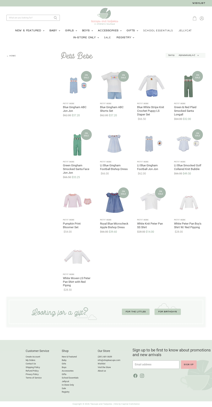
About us (102, 371)
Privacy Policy (32, 374)
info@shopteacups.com (109, 360)
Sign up (189, 364)
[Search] (55, 18)
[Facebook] (135, 375)
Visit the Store (104, 367)
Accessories (109, 30)
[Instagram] (141, 375)
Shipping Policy (33, 367)
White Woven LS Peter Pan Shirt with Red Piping (76, 282)
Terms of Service (34, 377)
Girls (70, 30)
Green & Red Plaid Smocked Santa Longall (185, 111)
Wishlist (198, 3)
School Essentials (158, 30)
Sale (107, 37)
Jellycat (185, 30)
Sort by (171, 55)
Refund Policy (32, 371)
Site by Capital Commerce (126, 404)
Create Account (33, 356)
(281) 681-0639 (105, 356)
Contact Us (31, 363)
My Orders (30, 360)
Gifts (131, 30)
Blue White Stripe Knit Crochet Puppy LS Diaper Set (150, 111)
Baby (54, 30)
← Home (11, 56)
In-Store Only (85, 37)
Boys (86, 30)
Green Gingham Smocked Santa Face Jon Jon (76, 169)
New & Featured (29, 30)
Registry (124, 37)
